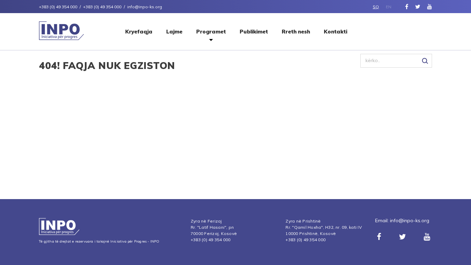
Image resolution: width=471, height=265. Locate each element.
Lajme (174, 31)
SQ (376, 6)
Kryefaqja (138, 31)
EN (388, 6)
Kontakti (335, 31)
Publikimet (254, 31)
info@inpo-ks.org (409, 220)
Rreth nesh (296, 31)
